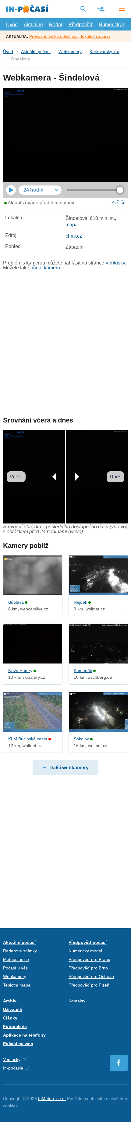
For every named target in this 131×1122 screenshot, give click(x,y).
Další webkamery (69, 767)
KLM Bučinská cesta (27, 738)
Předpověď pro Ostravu (91, 976)
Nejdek (80, 602)
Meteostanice (16, 959)
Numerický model (85, 950)
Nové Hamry (20, 670)
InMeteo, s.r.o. (52, 1098)
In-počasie (13, 1068)
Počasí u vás (15, 968)
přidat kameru (45, 267)
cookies (10, 1105)
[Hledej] (83, 9)
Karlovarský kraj (105, 51)
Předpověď (81, 24)
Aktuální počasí (36, 51)
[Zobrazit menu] (122, 9)
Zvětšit (118, 202)
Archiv (9, 1000)
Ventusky (115, 262)
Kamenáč (83, 670)
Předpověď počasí (88, 942)
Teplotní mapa (16, 985)
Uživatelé (12, 1009)
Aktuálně (33, 24)
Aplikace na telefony (24, 1035)
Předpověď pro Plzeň (89, 985)
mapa (72, 224)
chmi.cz (74, 236)
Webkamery (70, 51)
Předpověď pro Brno (88, 968)
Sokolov (81, 738)
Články (10, 1018)
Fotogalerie (15, 1026)
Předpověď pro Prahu (89, 959)
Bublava (16, 602)
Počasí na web (18, 1043)
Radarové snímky (20, 950)
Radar (55, 24)
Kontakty (77, 1000)
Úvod (12, 24)
